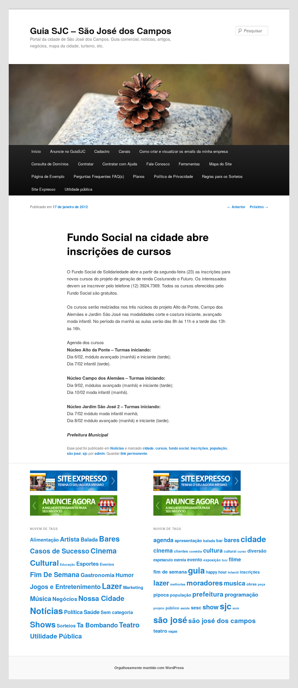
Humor (125, 575)
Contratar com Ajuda (119, 164)
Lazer (112, 585)
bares (232, 539)
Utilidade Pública (56, 636)
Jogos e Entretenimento (65, 586)
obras (251, 584)
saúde (185, 608)
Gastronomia (97, 575)
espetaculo (163, 560)
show (211, 606)
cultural (230, 551)
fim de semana (170, 571)
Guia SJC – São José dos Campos (100, 30)
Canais (124, 151)
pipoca (161, 594)
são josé (74, 453)
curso (241, 551)
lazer (161, 583)
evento (194, 559)
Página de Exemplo (47, 176)
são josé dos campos (222, 620)
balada (209, 540)
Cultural (44, 562)
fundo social (179, 448)
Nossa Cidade (101, 598)
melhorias (177, 584)
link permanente (133, 453)
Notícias (117, 448)
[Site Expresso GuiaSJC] (73, 489)
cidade (148, 448)
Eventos (107, 564)
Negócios (64, 599)
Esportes (87, 563)
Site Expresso (43, 189)
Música (40, 598)
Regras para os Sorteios (222, 176)
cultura (213, 550)
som (236, 608)
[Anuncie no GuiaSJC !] (73, 514)
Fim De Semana (54, 574)
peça (261, 584)
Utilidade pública (78, 189)
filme (235, 559)
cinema (163, 550)
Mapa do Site (220, 164)
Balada (89, 539)
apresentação (188, 540)
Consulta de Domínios (50, 164)
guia (196, 570)
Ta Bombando (97, 624)
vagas (172, 631)
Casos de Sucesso (59, 551)
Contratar (85, 164)
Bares (109, 538)
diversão (257, 550)
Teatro (129, 624)
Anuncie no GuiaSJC (67, 151)
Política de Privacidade (173, 176)
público (172, 608)
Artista (69, 539)
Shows (43, 624)
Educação (67, 564)
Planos (139, 176)
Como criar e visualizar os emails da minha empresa (183, 151)
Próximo (259, 206)
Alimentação (44, 539)
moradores (205, 583)
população (218, 448)
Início (36, 151)
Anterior (236, 206)
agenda (163, 540)
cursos (161, 448)
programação (241, 594)
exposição (212, 560)
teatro (160, 630)
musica (234, 583)
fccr (225, 560)
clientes (181, 551)
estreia (180, 560)
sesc (196, 607)
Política (73, 612)
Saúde (92, 612)
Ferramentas (189, 164)
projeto (158, 608)
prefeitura (208, 594)
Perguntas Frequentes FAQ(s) (99, 176)
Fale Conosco (158, 164)
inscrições (199, 448)
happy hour (216, 572)
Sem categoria (117, 612)
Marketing (133, 587)
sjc (85, 453)
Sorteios (66, 625)
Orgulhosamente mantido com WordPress (149, 667)
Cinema (104, 550)
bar (219, 540)
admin (100, 453)
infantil (233, 572)
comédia (195, 551)
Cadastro (101, 151)
